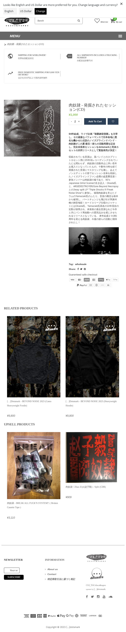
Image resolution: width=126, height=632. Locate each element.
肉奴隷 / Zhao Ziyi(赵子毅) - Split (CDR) (86, 487)
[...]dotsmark (73, 627)
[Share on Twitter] (81, 269)
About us (52, 569)
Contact (51, 574)
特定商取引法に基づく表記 (61, 579)
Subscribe (13, 577)
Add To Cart (95, 121)
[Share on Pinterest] (85, 269)
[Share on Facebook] (78, 269)
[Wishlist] (113, 121)
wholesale (80, 264)
